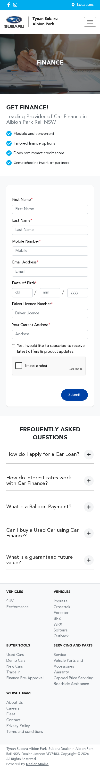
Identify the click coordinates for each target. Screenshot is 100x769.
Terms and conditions (24, 732)
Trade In (13, 672)
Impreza (60, 601)
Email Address (25, 262)
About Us (14, 703)
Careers (12, 709)
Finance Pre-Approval (24, 678)
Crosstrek (62, 607)
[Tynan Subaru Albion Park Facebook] (9, 4)
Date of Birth (24, 283)
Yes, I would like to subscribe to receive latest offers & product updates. (51, 349)
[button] (90, 22)
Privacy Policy (18, 726)
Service (60, 655)
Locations (85, 5)
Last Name (22, 221)
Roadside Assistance (71, 684)
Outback (61, 636)
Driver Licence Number (32, 304)
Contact (13, 720)
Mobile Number (26, 242)
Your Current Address (31, 325)
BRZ (57, 619)
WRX (58, 625)
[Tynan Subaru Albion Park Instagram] (16, 4)
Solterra (60, 630)
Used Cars (15, 655)
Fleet (11, 714)
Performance (17, 607)
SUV (10, 601)
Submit (74, 395)
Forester (61, 613)
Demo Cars (15, 661)
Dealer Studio (37, 764)
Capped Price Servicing (73, 678)
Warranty (61, 672)
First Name (22, 200)
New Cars (14, 667)
